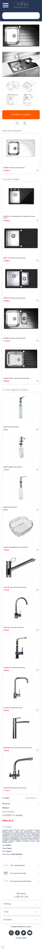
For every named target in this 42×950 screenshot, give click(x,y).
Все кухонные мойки (18, 873)
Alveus (5, 808)
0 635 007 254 (21, 897)
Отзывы (5, 798)
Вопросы (6, 804)
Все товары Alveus (18, 865)
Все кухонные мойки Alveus (21, 881)
